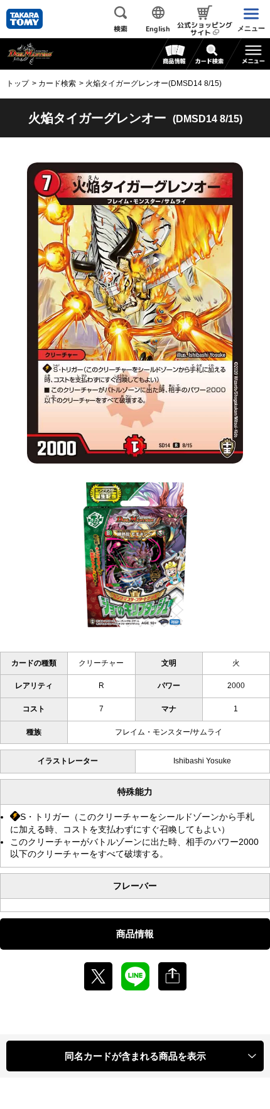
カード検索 (57, 83)
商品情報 (135, 933)
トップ (17, 83)
